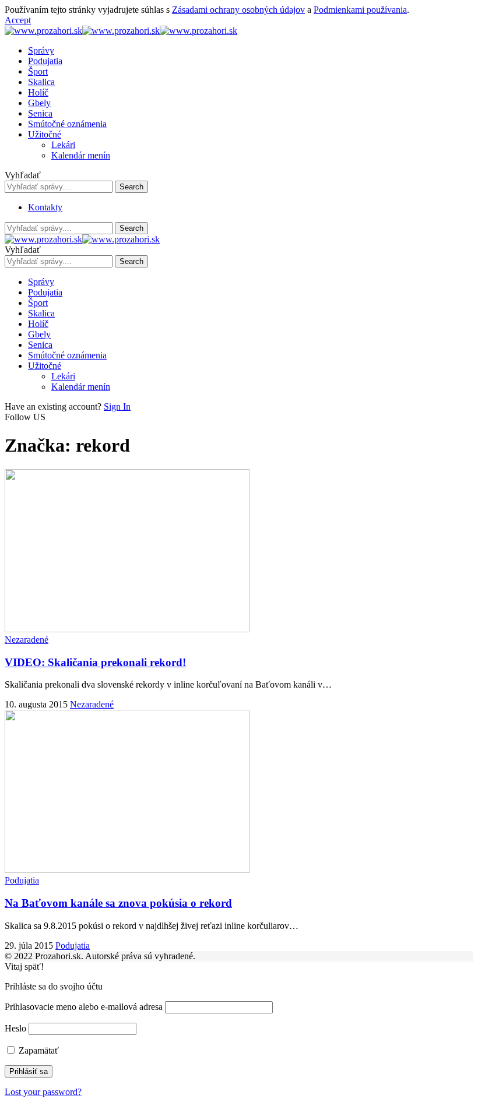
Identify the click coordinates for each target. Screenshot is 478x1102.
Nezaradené (26, 640)
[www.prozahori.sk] (121, 31)
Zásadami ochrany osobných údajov (238, 10)
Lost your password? (43, 1092)
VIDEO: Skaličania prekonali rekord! (95, 662)
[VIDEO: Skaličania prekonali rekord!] (127, 629)
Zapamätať (37, 1050)
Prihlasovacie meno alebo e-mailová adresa (84, 1007)
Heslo (15, 1028)
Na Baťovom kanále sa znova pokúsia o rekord (118, 903)
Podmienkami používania (360, 10)
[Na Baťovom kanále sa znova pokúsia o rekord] (127, 870)
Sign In (117, 406)
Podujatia (22, 880)
